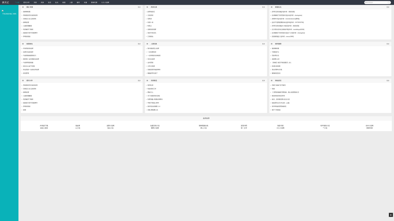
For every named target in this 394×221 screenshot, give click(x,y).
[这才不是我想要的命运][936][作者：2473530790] (288, 22)
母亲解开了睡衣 (28, 29)
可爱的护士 (275, 52)
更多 (139, 7)
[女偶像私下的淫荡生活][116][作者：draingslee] (287, 15)
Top (391, 215)
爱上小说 (203, 128)
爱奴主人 (150, 92)
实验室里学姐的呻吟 (154, 69)
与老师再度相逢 (28, 62)
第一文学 (244, 128)
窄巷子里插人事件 (153, 103)
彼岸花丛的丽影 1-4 (154, 106)
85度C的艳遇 (276, 66)
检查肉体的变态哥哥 (278, 96)
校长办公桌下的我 (29, 66)
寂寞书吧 (244, 125)
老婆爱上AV (275, 59)
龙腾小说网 (110, 125)
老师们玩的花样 (28, 52)
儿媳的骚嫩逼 (27, 26)
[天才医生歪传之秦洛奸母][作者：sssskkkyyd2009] (288, 29)
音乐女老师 (151, 59)
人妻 (71, 2)
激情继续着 (26, 11)
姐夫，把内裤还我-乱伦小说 (281, 99)
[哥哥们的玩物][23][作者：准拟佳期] (283, 11)
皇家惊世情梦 (152, 29)
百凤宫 (150, 19)
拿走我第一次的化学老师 (31, 69)
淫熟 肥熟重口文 (153, 110)
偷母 (24, 110)
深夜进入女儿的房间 (29, 19)
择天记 (5, 2)
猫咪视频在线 (203, 125)
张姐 (273, 89)
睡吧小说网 (155, 128)
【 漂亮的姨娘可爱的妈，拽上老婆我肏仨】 (286, 92)
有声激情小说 (325, 125)
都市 (78, 2)
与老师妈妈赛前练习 (29, 55)
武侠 (42, 2)
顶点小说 (110, 128)
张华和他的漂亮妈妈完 (279, 106)
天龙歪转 (150, 15)
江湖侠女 (150, 36)
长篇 (85, 2)
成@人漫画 (44, 128)
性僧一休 (150, 22)
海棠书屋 (280, 125)
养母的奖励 (26, 36)
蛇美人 (150, 26)
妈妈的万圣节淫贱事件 (30, 33)
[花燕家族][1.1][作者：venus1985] (283, 36)
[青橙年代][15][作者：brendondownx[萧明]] (285, 19)
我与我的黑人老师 (153, 48)
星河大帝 (26, 2)
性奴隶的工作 (152, 89)
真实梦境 (26, 73)
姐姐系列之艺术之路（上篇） (281, 103)
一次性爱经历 (152, 52)
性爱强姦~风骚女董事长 (155, 99)
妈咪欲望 (26, 22)
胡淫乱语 (150, 85)
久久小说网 (105, 2)
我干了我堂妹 (276, 110)
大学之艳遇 (151, 66)
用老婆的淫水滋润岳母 (30, 15)
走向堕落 (150, 62)
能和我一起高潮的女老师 (31, 59)
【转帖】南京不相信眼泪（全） (282, 62)
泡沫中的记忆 (152, 33)
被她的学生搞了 (153, 73)
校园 (63, 2)
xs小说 (77, 128)
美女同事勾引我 (277, 69)
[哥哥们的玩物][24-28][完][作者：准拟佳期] (285, 26)
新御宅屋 (94, 2)
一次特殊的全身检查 (154, 55)
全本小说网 (369, 125)
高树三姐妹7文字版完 (279, 85)
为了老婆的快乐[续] (154, 96)
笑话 (49, 2)
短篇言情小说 (155, 125)
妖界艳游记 (151, 11)
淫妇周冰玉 (275, 55)
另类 (35, 2)
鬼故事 (77, 125)
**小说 (17, 2)
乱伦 (56, 2)
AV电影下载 (44, 125)
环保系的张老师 (28, 48)
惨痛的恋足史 (276, 73)
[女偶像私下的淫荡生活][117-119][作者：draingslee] (288, 33)
